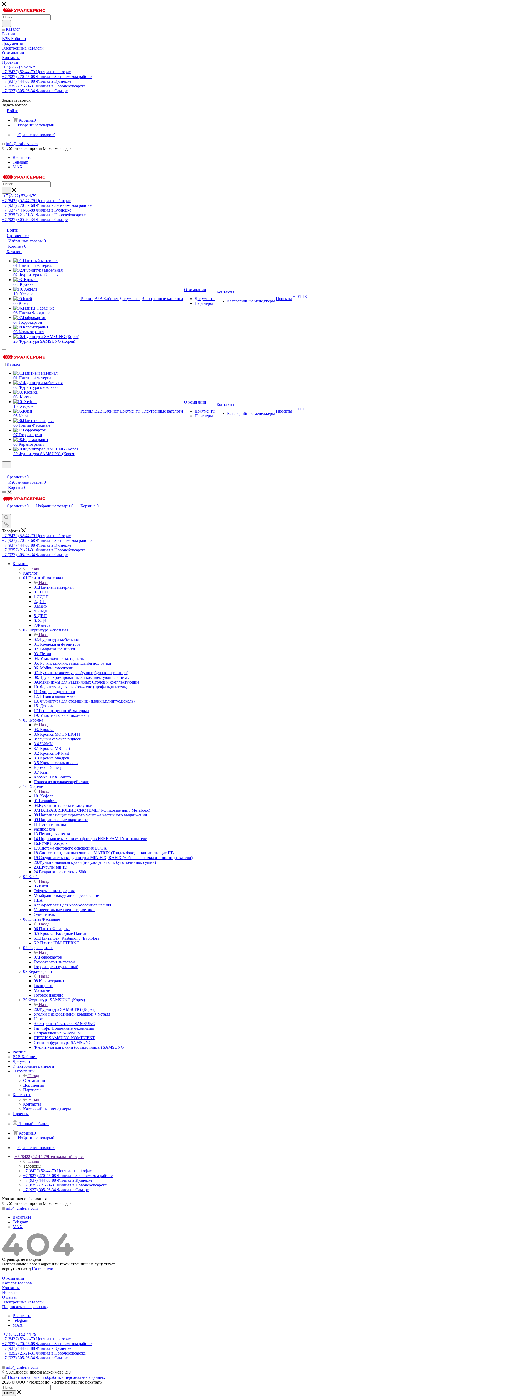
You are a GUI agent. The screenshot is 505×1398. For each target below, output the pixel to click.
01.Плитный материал (54, 587)
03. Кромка (44, 729)
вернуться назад (16, 1269)
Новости (10, 1292)
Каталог (30, 573)
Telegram (20, 162)
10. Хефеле (43, 796)
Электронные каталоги (23, 1302)
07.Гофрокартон (48, 957)
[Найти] (6, 23)
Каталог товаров (17, 1283)
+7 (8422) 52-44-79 (19, 67)
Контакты (32, 1104)
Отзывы (9, 1297)
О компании (34, 1080)
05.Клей (41, 886)
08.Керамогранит (49, 981)
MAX (18, 167)
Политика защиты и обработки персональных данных (56, 1377)
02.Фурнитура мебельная (56, 639)
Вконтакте (22, 157)
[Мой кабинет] (4, 471)
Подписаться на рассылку (25, 1306)
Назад (33, 568)
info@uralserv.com (22, 143)
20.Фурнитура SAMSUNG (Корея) (64, 1009)
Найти (9, 1393)
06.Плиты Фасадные (52, 928)
